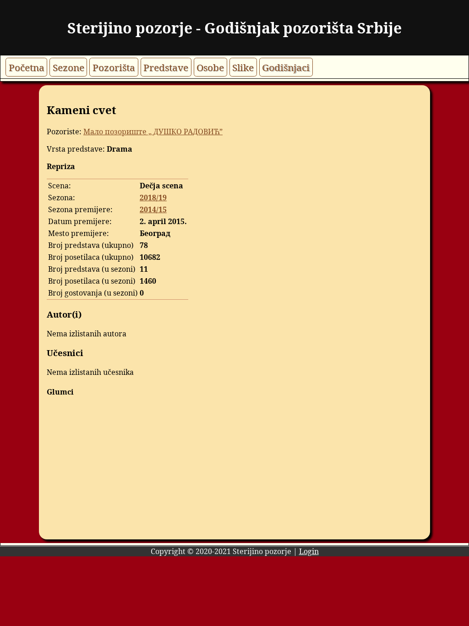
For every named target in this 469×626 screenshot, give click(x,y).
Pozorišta (114, 66)
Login (309, 551)
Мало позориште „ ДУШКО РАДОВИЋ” (153, 131)
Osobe (210, 66)
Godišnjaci (286, 66)
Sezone (68, 66)
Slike (243, 66)
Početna (26, 66)
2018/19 (153, 197)
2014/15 (153, 209)
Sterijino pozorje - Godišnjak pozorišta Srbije (234, 28)
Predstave (165, 66)
